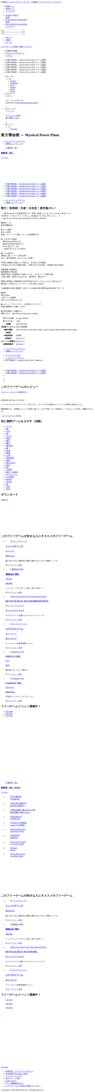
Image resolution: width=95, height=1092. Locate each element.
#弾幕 (8, 439)
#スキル (9, 436)
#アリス (9, 426)
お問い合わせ (11, 1081)
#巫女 (8, 465)
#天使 (8, 487)
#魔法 (8, 443)
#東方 (8, 441)
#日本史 (9, 479)
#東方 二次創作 (12, 472)
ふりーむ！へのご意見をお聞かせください (23, 1086)
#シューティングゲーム (15, 141)
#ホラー (9, 37)
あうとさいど (11, 634)
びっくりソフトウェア (15, 606)
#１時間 (9, 470)
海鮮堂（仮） (7, 153)
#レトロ (9, 42)
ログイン (28, 47)
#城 (7, 434)
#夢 (7, 448)
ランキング (10, 11)
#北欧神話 (10, 458)
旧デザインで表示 (13, 1079)
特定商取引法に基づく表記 (17, 1074)
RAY (8, 661)
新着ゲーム (10, 6)
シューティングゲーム (15, 358)
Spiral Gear (10, 687)
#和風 (8, 453)
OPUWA (9, 579)
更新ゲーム (10, 9)
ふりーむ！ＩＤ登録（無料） (13, 47)
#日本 (8, 489)
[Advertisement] (18, 517)
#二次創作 (10, 477)
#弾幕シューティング (14, 144)
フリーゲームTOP (13, 355)
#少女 (8, 431)
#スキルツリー (12, 475)
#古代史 (9, 482)
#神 (7, 429)
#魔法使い (10, 446)
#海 (7, 484)
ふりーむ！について (14, 1076)
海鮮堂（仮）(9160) (10, 787)
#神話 (8, 460)
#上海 (8, 455)
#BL (7, 467)
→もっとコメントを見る (11, 416)
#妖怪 (8, 451)
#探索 (8, 40)
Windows (4, 500)
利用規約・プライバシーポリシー (19, 1071)
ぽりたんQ (10, 551)
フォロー (4, 158)
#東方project (10, 463)
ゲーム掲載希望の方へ (15, 1083)
